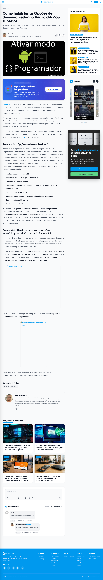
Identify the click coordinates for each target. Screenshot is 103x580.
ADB (25, 137)
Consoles (53, 562)
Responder (21, 520)
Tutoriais (14, 386)
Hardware (53, 558)
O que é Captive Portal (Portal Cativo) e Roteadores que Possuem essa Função (48, 478)
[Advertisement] (84, 205)
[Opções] (33, 513)
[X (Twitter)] (13, 568)
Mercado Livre (81, 556)
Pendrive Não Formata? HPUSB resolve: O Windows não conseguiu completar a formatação (49, 448)
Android (10, 8)
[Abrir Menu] (3, 2)
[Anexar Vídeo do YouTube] (32, 497)
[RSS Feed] (22, 568)
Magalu (79, 565)
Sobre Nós (41, 556)
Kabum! (79, 562)
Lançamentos (54, 560)
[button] (56, 35)
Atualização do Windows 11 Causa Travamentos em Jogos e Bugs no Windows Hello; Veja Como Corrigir (17, 449)
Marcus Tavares (12, 34)
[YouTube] (17, 568)
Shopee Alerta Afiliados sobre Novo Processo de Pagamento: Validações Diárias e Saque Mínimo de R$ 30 (18, 479)
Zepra (12, 512)
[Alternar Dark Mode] (100, 2)
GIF (22, 498)
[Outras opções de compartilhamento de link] (63, 35)
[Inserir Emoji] (18, 497)
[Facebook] (4, 568)
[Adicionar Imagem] (29, 497)
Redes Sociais (55, 556)
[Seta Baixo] (14, 521)
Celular (53, 565)
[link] (16, 409)
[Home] (47, 2)
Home (4, 8)
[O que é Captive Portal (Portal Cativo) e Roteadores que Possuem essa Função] (50, 464)
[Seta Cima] (11, 521)
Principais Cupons (69, 556)
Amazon (79, 558)
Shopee (79, 560)
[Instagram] (8, 568)
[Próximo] (97, 81)
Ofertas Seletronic (94, 556)
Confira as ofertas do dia (84, 169)
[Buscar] (91, 2)
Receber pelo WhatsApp (85, 174)
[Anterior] (94, 81)
